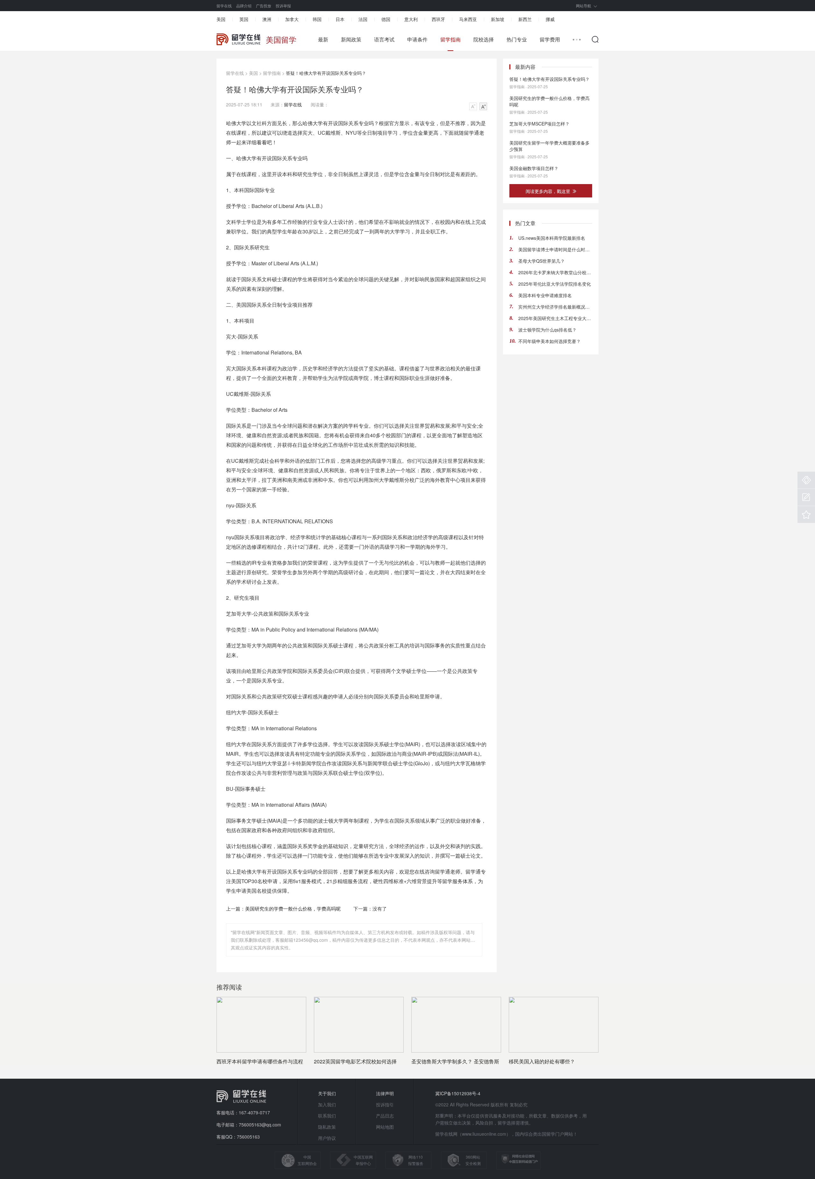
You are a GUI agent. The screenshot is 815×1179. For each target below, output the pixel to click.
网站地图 (385, 1127)
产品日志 (385, 1115)
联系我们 (327, 1115)
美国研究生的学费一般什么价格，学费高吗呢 (293, 908)
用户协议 (327, 1138)
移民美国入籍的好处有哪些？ (542, 1061)
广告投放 (263, 5)
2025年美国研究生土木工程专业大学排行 (555, 318)
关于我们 (327, 1093)
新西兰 (525, 19)
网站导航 (583, 5)
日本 (340, 19)
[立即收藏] (806, 514)
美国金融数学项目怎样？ (533, 168)
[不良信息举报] (806, 480)
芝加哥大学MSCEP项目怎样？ (539, 123)
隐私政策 (327, 1127)
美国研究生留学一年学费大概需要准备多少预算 (549, 145)
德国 (385, 19)
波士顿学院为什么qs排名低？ (547, 329)
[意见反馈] (806, 497)
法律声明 (385, 1093)
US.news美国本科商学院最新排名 (551, 238)
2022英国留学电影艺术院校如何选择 (355, 1061)
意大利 (411, 19)
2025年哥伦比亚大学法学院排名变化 (554, 284)
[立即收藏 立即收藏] (806, 514)
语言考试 (384, 39)
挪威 (550, 19)
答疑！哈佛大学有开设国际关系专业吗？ (549, 79)
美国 (220, 19)
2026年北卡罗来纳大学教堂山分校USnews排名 (555, 272)
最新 (323, 39)
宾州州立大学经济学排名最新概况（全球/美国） (555, 307)
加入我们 (327, 1104)
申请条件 (417, 39)
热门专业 (517, 39)
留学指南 (450, 39)
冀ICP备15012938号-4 (457, 1093)
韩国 (317, 19)
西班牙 (438, 19)
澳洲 (266, 19)
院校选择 (483, 39)
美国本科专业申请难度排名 (545, 295)
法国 (362, 19)
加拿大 (292, 19)
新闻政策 (351, 39)
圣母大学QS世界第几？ (541, 261)
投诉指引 (385, 1104)
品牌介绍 (244, 5)
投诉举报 (283, 5)
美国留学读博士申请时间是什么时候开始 (555, 249)
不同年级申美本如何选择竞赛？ (549, 341)
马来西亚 (468, 19)
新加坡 (497, 19)
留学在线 (224, 5)
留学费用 (550, 39)
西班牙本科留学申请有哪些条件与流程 (259, 1061)
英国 (243, 19)
